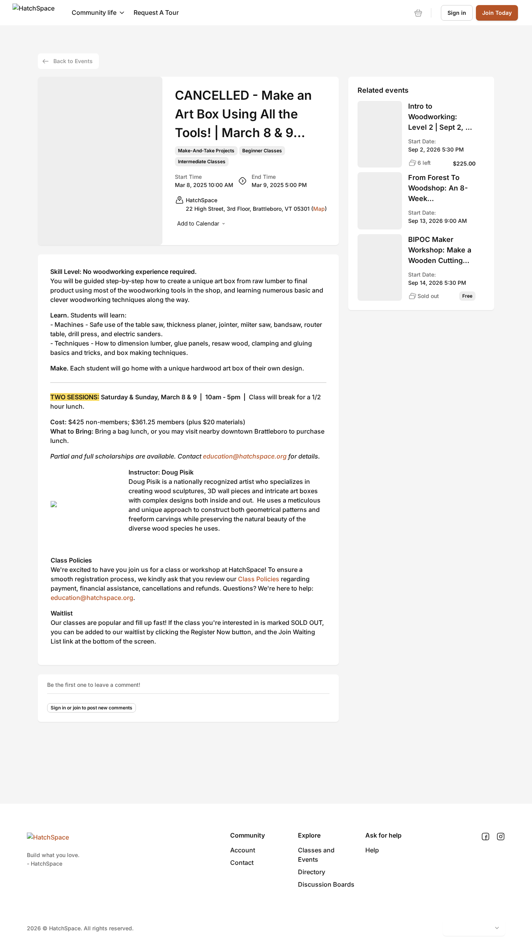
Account (242, 850)
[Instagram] (500, 837)
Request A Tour (156, 12)
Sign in (456, 12)
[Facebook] (485, 837)
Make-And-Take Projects (206, 150)
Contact (242, 862)
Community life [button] (94, 12)
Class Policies (258, 579)
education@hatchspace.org (245, 456)
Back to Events (73, 61)
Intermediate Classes (201, 161)
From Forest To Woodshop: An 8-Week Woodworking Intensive (438, 188)
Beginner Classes (262, 150)
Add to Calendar (198, 223)
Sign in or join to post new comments (91, 708)
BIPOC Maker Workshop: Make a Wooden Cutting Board (439, 250)
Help (372, 850)
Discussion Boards (326, 884)
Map (319, 208)
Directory (311, 872)
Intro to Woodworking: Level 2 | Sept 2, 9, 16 (440, 117)
